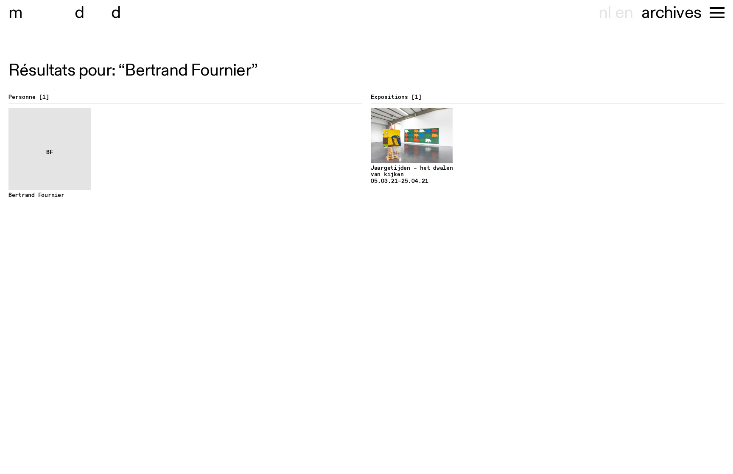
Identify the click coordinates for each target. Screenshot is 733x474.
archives (671, 12)
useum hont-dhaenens (105, 12)
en (624, 12)
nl (605, 12)
